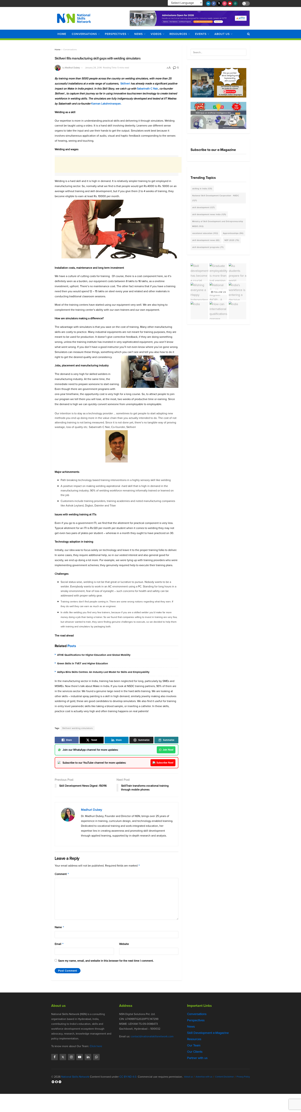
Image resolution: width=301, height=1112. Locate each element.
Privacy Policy (243, 1076)
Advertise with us (204, 1076)
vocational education (205, 233)
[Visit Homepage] (74, 18)
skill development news (206, 240)
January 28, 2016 (93, 67)
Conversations (84, 34)
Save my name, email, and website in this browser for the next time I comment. (106, 961)
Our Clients (194, 1051)
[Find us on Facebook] (213, 3)
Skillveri (125, 83)
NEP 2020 (232, 240)
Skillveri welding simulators (77, 728)
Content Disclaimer (224, 1076)
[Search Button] (248, 34)
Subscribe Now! (164, 762)
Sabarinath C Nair (147, 89)
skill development (203, 207)
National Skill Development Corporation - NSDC (215, 198)
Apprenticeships (233, 233)
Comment (62, 874)
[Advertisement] (118, 165)
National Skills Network (75, 1077)
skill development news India (209, 214)
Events (201, 34)
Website (124, 944)
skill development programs (208, 247)
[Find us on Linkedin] (88, 1057)
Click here (96, 1046)
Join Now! (168, 750)
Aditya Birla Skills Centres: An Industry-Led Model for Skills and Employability (103, 672)
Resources (178, 34)
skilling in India (202, 188)
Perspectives (115, 34)
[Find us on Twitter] (219, 3)
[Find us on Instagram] (224, 3)
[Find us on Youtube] (230, 3)
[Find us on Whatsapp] (235, 3)
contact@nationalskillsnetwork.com (152, 1036)
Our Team (193, 1045)
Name (59, 927)
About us (222, 34)
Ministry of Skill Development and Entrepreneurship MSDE (217, 224)
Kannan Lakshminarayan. (106, 104)
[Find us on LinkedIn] (208, 3)
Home (61, 34)
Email (59, 944)
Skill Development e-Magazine (208, 1033)
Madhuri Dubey (72, 67)
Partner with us (197, 1058)
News (138, 34)
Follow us (219, 292)
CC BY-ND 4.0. (128, 1077)
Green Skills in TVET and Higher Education (82, 663)
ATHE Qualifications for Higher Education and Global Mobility (93, 655)
